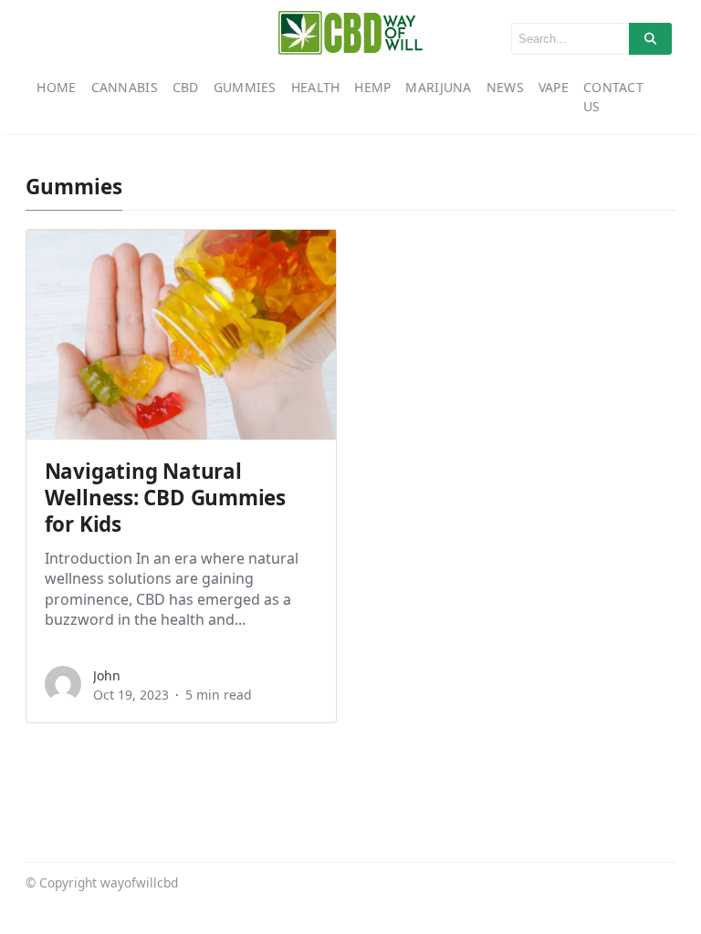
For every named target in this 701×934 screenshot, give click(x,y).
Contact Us (613, 96)
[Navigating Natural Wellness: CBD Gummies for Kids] (181, 335)
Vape (554, 87)
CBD (186, 87)
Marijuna (438, 87)
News (505, 87)
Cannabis (124, 87)
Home (56, 87)
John (106, 675)
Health (315, 87)
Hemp (372, 87)
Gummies (245, 87)
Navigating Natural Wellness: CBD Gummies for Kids (165, 497)
